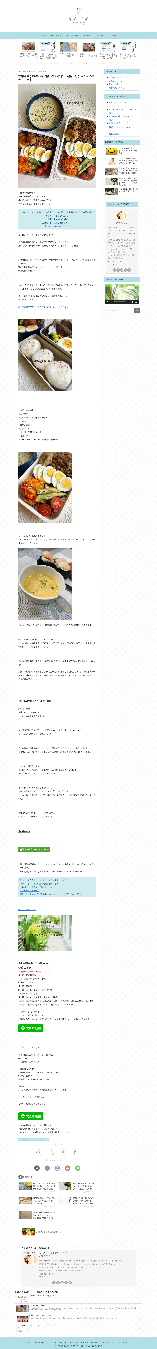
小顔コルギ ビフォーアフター (69, 1342)
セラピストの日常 (44, 1139)
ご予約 (102, 1342)
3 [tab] (54, 64)
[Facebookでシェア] (51, 1152)
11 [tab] (80, 64)
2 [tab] (51, 64)
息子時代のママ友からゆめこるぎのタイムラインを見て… (43, 307)
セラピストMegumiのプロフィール (57, 226)
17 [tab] (99, 64)
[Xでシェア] (39, 1152)
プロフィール (112, 264)
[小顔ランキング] (24, 831)
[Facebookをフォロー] (47, 1168)
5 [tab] (61, 64)
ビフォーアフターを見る (119, 127)
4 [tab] (58, 64)
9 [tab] (74, 64)
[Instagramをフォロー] (57, 1168)
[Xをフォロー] (37, 1168)
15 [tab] (93, 64)
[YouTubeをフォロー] (67, 1168)
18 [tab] (102, 64)
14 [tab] (90, 64)
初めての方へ (115, 84)
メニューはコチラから (29, 891)
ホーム (30, 1342)
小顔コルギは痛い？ (117, 102)
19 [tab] (106, 64)
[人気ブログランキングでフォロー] (34, 849)
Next (140, 51)
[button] (75, 1152)
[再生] (107, 302)
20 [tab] (109, 64)
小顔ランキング (24, 834)
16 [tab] (96, 64)
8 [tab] (70, 64)
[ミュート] (132, 302)
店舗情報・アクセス (117, 88)
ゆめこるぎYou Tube (27, 910)
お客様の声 (114, 134)
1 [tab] (48, 64)
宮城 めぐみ (121, 222)
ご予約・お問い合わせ (118, 77)
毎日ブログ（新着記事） (28, 1139)
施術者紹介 (94, 1342)
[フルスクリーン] (136, 302)
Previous (17, 51)
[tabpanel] (28, 50)
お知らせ (126, 1342)
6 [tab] (64, 64)
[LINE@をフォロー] (77, 1168)
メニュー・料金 (116, 81)
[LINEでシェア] (63, 1152)
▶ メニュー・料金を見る (34, 1097)
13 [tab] (86, 64)
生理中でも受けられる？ (119, 123)
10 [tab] (77, 64)
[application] (122, 294)
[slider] (120, 301)
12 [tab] (83, 64)
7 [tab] (67, 64)
